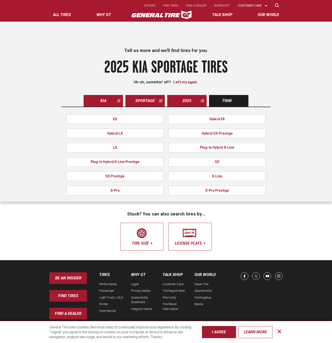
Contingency (202, 297)
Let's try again (185, 82)
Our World (205, 274)
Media (198, 304)
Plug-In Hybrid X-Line (217, 147)
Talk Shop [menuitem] (222, 14)
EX (115, 119)
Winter (103, 304)
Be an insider (68, 278)
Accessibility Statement (139, 300)
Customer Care (173, 284)
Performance (108, 284)
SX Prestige (114, 176)
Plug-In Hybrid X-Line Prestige (115, 162)
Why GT (138, 274)
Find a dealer (196, 5)
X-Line (217, 176)
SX (217, 162)
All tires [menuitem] (62, 14)
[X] (256, 276)
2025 (187, 100)
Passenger (106, 290)
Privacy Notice (140, 290)
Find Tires (68, 295)
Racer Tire (201, 284)
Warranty (222, 5)
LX (115, 147)
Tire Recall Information (170, 306)
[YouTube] (267, 276)
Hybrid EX (217, 119)
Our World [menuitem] (268, 14)
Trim (227, 100)
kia (103, 100)
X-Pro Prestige (217, 190)
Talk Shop (173, 274)
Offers (149, 5)
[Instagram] (279, 276)
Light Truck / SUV (111, 297)
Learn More (255, 332)
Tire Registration (174, 290)
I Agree (219, 332)
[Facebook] (244, 276)
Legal (135, 284)
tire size (141, 243)
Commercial (107, 311)
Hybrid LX (115, 133)
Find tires (170, 5)
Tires (104, 274)
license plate (189, 243)
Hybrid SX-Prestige (217, 133)
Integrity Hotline (141, 309)
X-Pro (115, 190)
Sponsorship (203, 290)
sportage (145, 100)
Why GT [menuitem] (103, 14)
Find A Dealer (68, 313)
